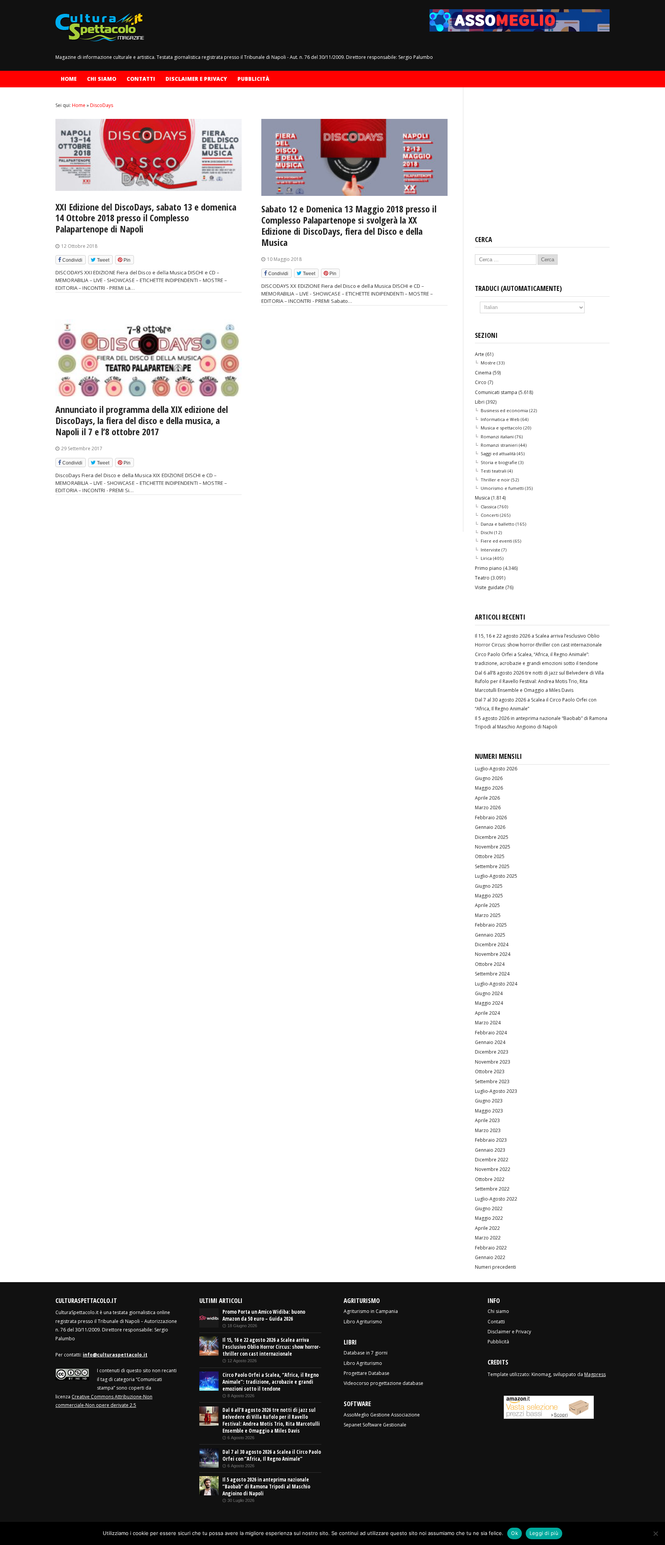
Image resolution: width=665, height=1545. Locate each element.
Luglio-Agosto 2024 (496, 983)
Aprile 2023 (487, 1120)
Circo (480, 382)
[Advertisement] (542, 161)
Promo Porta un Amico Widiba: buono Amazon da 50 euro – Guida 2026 (263, 1315)
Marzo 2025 (488, 915)
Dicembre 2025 (491, 837)
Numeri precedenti (495, 1267)
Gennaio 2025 (490, 935)
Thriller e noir (495, 480)
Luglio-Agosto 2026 (496, 768)
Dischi (487, 532)
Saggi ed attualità (498, 453)
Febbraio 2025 (491, 925)
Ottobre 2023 (490, 1071)
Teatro (482, 578)
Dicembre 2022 (491, 1159)
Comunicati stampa (496, 392)
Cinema (483, 372)
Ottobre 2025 (490, 856)
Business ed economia (504, 410)
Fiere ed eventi (496, 541)
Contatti (141, 78)
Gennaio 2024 (490, 1042)
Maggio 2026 (489, 788)
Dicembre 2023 (491, 1052)
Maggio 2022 (489, 1218)
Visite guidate (489, 587)
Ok (514, 1533)
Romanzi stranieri (499, 445)
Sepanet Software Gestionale (375, 1424)
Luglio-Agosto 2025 (496, 876)
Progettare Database (366, 1373)
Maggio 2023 (489, 1110)
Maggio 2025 (489, 895)
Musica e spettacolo (501, 428)
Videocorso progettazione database (383, 1383)
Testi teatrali (493, 471)
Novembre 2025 (492, 846)
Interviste (490, 550)
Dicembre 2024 (491, 944)
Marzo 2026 (488, 807)
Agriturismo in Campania (371, 1311)
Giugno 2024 (489, 993)
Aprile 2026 (487, 798)
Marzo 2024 (488, 1022)
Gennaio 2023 (490, 1150)
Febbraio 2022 (491, 1247)
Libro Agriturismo (363, 1321)
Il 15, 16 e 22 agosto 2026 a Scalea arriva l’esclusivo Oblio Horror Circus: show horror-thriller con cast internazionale (271, 1346)
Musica (482, 497)
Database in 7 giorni (366, 1353)
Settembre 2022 (492, 1189)
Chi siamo (101, 78)
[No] (655, 1533)
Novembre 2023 (492, 1062)
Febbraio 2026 (491, 817)
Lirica (486, 558)
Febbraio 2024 (491, 1032)
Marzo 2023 (488, 1130)
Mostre (488, 363)
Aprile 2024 (487, 1013)
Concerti (490, 515)
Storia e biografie (499, 462)
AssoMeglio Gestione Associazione (382, 1414)
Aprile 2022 (487, 1228)
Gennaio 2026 (490, 827)
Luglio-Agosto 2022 (496, 1199)
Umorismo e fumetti (502, 488)
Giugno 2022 (489, 1208)
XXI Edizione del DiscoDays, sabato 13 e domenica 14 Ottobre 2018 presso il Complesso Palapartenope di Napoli (145, 218)
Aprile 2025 (487, 905)
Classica (488, 506)
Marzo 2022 (488, 1237)
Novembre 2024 (492, 954)
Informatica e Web (500, 419)
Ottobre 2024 (490, 964)
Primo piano (488, 568)
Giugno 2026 (489, 778)
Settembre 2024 (492, 973)
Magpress (595, 1374)
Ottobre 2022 (490, 1179)
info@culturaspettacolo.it (115, 1354)
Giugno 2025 (489, 886)
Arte (479, 354)
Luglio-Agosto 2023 (496, 1091)
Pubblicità (253, 78)
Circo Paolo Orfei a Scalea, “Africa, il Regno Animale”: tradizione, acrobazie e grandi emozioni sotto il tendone (270, 1381)
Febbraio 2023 (491, 1140)
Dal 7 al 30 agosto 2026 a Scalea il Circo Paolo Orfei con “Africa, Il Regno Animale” (271, 1455)
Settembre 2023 (492, 1081)
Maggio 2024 (489, 1003)
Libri (480, 402)
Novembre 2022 (492, 1169)
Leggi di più (544, 1533)
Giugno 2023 (489, 1100)
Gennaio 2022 (490, 1257)
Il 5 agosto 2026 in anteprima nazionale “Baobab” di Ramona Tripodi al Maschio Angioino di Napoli (266, 1486)
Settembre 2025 (492, 866)
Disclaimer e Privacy (196, 78)
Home (69, 78)
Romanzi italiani (497, 436)
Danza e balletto (498, 524)
